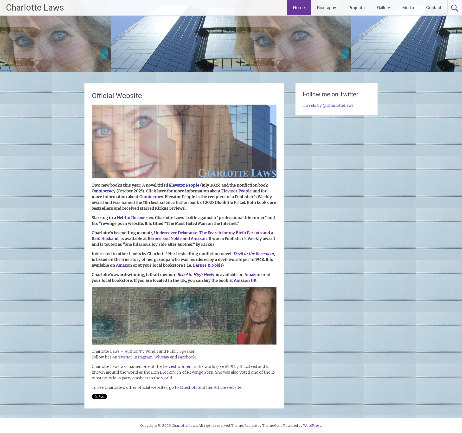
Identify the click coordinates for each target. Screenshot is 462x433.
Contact (433, 7)
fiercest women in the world (189, 366)
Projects (356, 7)
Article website (227, 387)
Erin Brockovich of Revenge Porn (182, 372)
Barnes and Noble (165, 238)
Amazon (199, 238)
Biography (326, 7)
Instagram (143, 357)
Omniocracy (151, 196)
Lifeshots (188, 387)
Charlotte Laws (35, 8)
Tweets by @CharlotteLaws (328, 105)
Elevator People (184, 185)
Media (408, 7)
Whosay (161, 357)
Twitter (125, 357)
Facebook (187, 357)
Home (299, 7)
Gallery (383, 7)
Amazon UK (245, 280)
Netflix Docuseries (135, 217)
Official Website (117, 95)
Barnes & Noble (207, 265)
